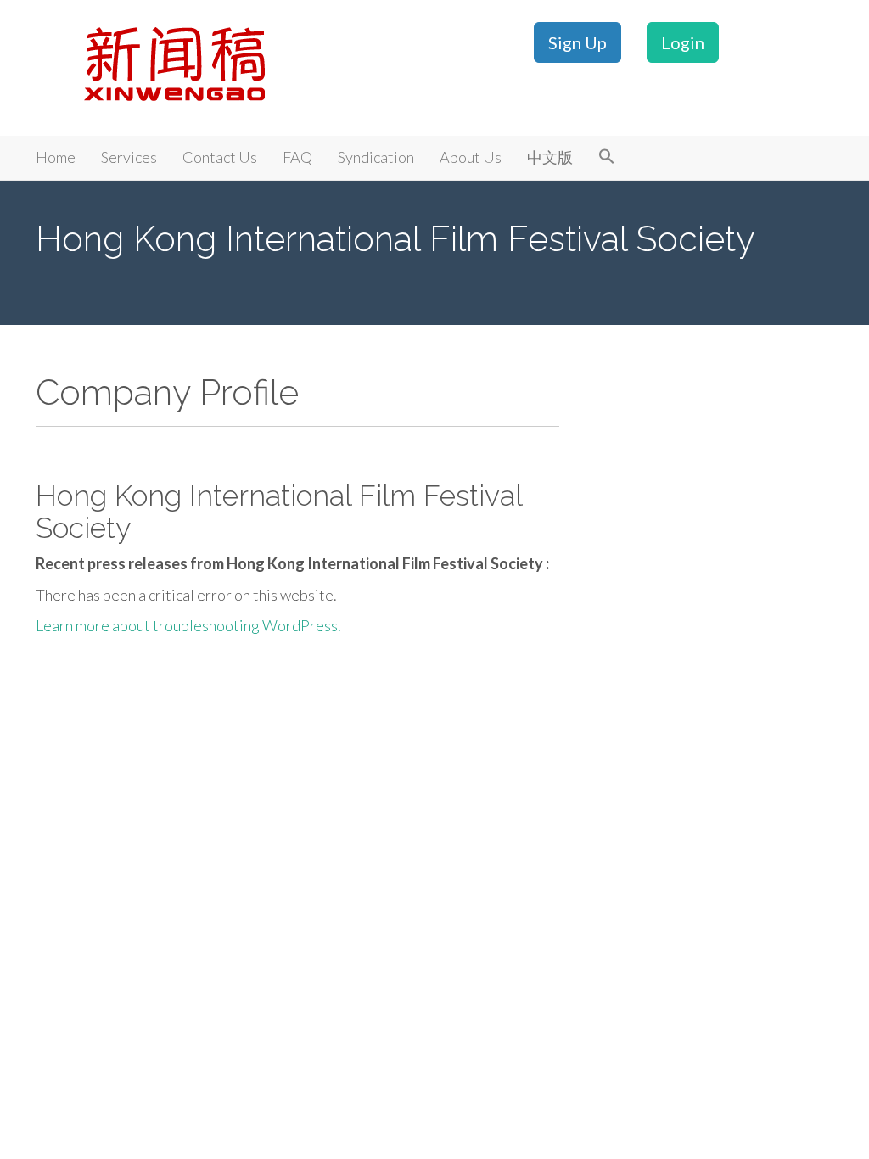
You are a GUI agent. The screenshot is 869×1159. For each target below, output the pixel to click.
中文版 (550, 157)
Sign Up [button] (577, 42)
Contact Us (219, 157)
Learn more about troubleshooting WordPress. (188, 625)
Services (129, 157)
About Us (471, 157)
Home (56, 157)
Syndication (376, 157)
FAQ (297, 157)
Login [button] (682, 42)
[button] (607, 158)
